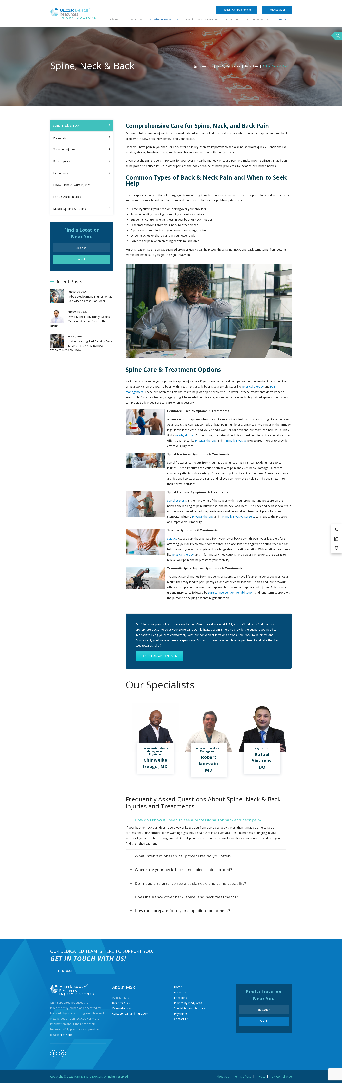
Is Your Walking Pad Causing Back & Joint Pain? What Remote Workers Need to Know (81, 345)
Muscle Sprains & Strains (69, 209)
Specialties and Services (202, 19)
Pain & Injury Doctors (88, 1076)
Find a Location (277, 9)
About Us (116, 19)
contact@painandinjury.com (130, 1013)
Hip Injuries (60, 173)
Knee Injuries (61, 161)
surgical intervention (221, 592)
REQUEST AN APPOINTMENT (159, 656)
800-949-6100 (121, 1003)
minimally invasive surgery (237, 516)
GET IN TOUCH (64, 971)
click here (66, 1034)
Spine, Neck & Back (66, 125)
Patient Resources (258, 19)
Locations (136, 19)
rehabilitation (245, 592)
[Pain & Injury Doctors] (73, 13)
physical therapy (253, 386)
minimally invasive (235, 440)
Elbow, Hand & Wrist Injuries (72, 185)
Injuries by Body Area (164, 19)
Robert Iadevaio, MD (209, 763)
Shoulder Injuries (64, 149)
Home (201, 66)
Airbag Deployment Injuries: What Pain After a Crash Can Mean (90, 299)
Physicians (181, 1014)
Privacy (260, 1076)
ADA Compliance (281, 1076)
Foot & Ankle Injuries (67, 197)
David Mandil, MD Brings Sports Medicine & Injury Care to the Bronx (80, 321)
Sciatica (172, 538)
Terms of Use (242, 1076)
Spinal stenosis (177, 500)
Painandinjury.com (124, 1008)
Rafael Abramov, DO (262, 760)
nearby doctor (184, 435)
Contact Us (285, 19)
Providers (232, 19)
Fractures (59, 137)
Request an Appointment (236, 9)
